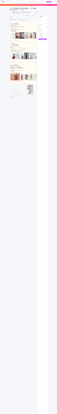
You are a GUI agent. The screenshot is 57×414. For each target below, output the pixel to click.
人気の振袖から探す (20, 3)
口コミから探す (25, 3)
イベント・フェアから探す (36, 3)
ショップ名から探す (30, 3)
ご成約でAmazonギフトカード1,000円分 (13, 23)
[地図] (22, 70)
